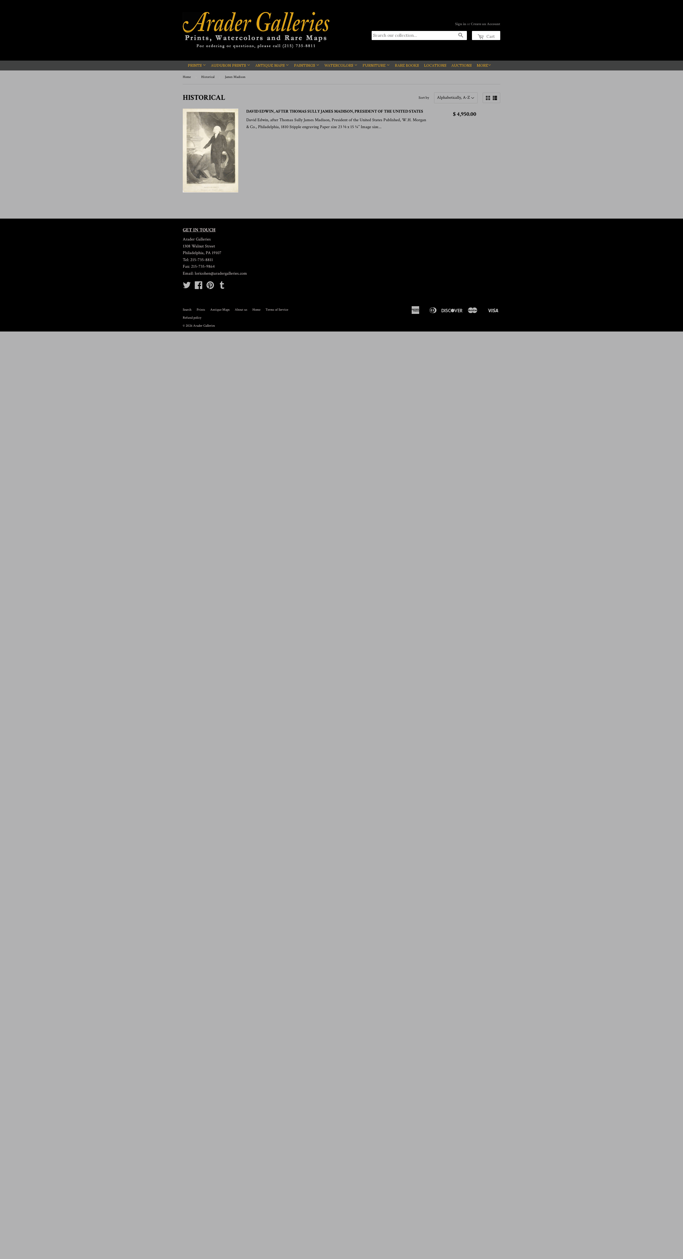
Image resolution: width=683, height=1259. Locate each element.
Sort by (424, 97)
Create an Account (485, 24)
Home (187, 77)
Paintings (305, 65)
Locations (435, 65)
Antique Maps (270, 65)
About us (241, 309)
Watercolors (339, 65)
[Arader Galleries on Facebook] (198, 287)
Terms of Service (276, 309)
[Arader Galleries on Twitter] (187, 287)
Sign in (460, 24)
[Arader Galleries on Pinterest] (210, 287)
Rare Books (407, 65)
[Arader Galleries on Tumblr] (222, 287)
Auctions (461, 65)
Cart (490, 36)
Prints (195, 65)
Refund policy (192, 317)
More (482, 65)
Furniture (375, 65)
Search (187, 309)
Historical (208, 77)
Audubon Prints (229, 65)
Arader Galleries (204, 325)
